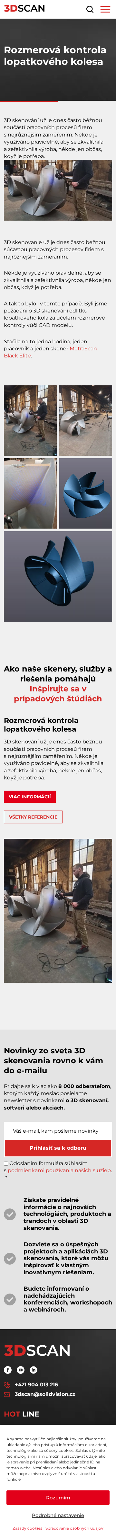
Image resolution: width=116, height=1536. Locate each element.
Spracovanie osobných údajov (74, 1528)
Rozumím (58, 1498)
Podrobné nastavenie (58, 1515)
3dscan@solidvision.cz (45, 1394)
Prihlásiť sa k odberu (58, 1148)
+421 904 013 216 (36, 1385)
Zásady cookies (27, 1528)
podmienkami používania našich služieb (59, 1170)
